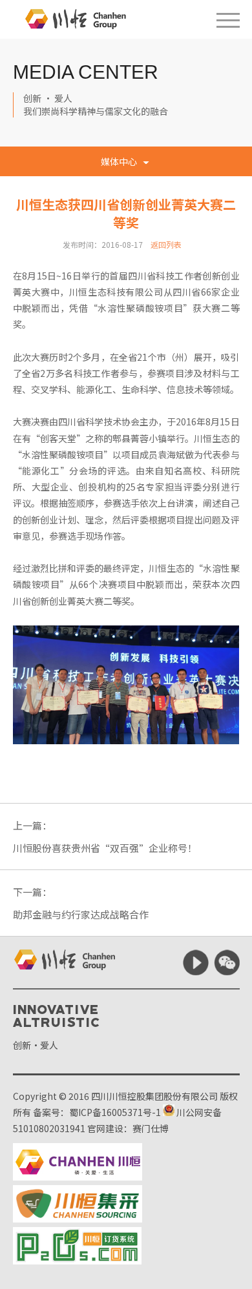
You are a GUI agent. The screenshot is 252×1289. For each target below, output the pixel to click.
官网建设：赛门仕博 (128, 1128)
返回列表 (166, 244)
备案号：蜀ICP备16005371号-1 (97, 1112)
